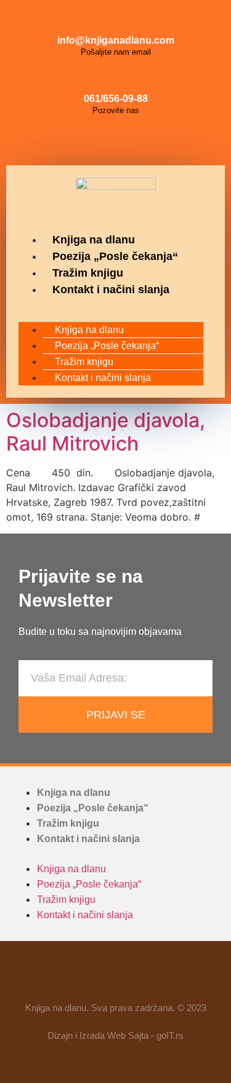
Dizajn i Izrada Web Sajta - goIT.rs (115, 1035)
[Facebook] (88, 140)
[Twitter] (143, 140)
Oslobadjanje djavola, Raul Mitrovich (105, 431)
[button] (110, 305)
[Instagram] (115, 140)
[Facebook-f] (80, 977)
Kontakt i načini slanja (110, 289)
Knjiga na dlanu (93, 240)
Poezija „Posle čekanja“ (115, 256)
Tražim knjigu (87, 273)
